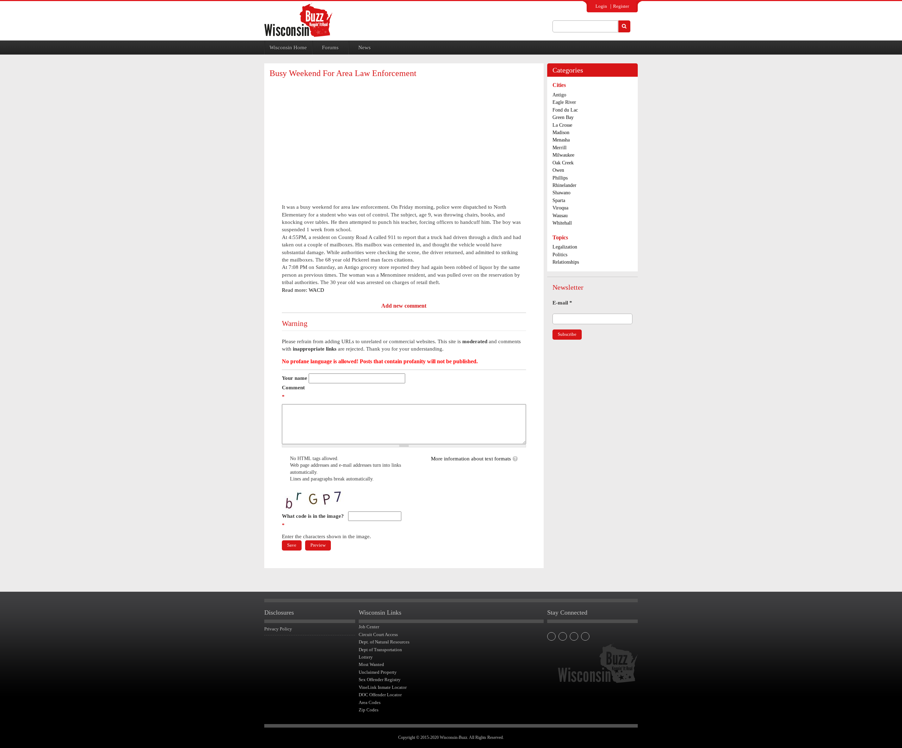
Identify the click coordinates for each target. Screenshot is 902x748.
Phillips (560, 178)
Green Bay (563, 117)
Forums (330, 47)
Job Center (369, 626)
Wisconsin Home (288, 47)
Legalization (564, 247)
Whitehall (562, 223)
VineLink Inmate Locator (383, 687)
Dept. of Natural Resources (384, 642)
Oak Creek (563, 162)
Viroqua (560, 207)
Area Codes (370, 702)
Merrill (559, 147)
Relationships (565, 262)
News (364, 47)
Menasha (561, 140)
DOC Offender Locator (380, 694)
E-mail (562, 303)
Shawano (561, 192)
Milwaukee (563, 155)
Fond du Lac (565, 110)
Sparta (558, 200)
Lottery (366, 657)
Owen (558, 170)
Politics (559, 254)
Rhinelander (564, 185)
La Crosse (562, 125)
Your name (294, 378)
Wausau (560, 215)
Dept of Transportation (380, 649)
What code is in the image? (313, 520)
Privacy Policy (278, 628)
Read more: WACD (303, 290)
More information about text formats (471, 458)
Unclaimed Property (378, 672)
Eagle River (564, 102)
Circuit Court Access (378, 634)
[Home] (298, 20)
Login (601, 6)
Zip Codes (368, 709)
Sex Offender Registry (380, 679)
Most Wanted (371, 664)
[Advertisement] (404, 134)
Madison (560, 132)
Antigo (559, 95)
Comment (293, 392)
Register (621, 6)
